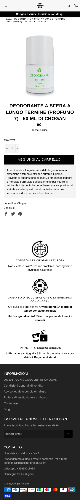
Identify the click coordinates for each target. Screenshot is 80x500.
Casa (9, 19)
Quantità (9, 140)
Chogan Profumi (20, 483)
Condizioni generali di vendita (23, 385)
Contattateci (12, 403)
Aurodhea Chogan (16, 203)
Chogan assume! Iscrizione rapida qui (40, 14)
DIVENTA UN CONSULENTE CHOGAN (30, 379)
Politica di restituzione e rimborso (25, 397)
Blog (7, 409)
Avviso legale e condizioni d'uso (25, 391)
